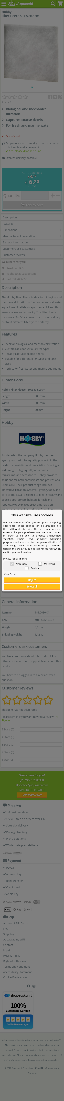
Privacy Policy (10, 558)
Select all (32, 586)
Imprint (23, 558)
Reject (32, 580)
